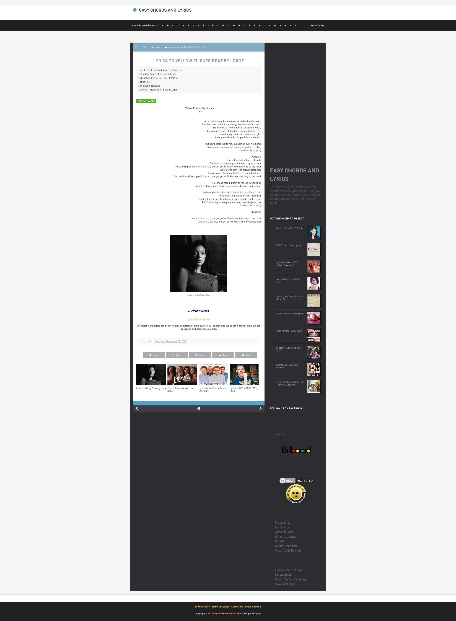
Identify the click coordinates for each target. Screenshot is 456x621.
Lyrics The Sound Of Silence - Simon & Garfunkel (290, 383)
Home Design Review (288, 570)
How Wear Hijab (285, 584)
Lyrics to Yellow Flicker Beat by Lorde (198, 60)
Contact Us (237, 606)
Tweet (155, 355)
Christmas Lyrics (285, 536)
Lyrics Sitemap (253, 606)
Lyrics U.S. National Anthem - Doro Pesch (290, 298)
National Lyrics (284, 532)
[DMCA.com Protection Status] (296, 480)
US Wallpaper (283, 574)
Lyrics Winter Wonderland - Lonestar (212, 390)
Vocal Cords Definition (289, 550)
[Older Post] (261, 408)
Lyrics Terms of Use (199, 319)
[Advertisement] (297, 100)
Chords (279, 541)
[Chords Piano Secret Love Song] (183, 374)
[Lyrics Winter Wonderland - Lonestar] (214, 374)
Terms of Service (220, 606)
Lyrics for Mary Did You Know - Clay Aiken (287, 264)
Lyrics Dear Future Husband (290, 313)
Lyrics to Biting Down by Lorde (151, 388)
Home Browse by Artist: (145, 25)
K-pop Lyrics (282, 522)
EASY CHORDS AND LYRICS (165, 10)
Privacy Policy (202, 606)
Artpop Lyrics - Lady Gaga (289, 330)
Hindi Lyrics (282, 527)
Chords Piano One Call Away (290, 228)
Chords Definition (286, 546)
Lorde (148, 341)
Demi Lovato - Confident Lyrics (288, 281)
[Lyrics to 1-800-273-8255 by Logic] (245, 374)
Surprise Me (317, 25)
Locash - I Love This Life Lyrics (288, 349)
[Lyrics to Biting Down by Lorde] (151, 374)
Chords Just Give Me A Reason (287, 366)
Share (178, 355)
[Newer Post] (137, 408)
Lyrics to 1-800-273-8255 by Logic (244, 390)
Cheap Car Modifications (290, 579)
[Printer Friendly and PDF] (146, 101)
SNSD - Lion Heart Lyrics (288, 245)
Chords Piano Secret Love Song (180, 390)
